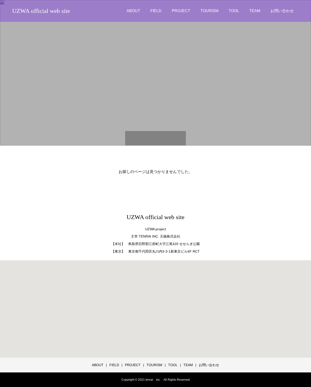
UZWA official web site (41, 11)
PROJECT (181, 11)
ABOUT (133, 11)
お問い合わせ (282, 11)
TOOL (234, 11)
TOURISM (209, 11)
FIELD (156, 11)
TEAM (254, 11)
